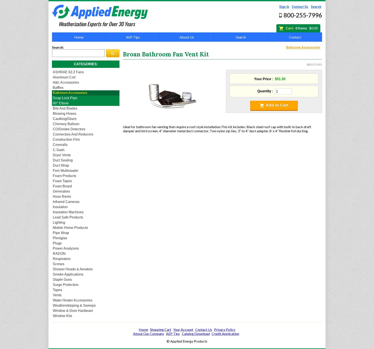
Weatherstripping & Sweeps (74, 305)
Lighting (59, 222)
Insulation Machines (68, 212)
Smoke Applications (68, 274)
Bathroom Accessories (70, 93)
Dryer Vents (62, 155)
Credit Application (225, 333)
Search (316, 7)
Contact (295, 37)
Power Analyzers (66, 248)
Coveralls (60, 145)
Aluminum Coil (64, 77)
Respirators (62, 259)
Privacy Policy (224, 329)
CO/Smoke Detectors (69, 129)
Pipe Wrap (61, 233)
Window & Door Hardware (73, 310)
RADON (59, 253)
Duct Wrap (61, 165)
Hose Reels (62, 196)
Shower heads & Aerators (73, 269)
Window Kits (62, 316)
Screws (58, 264)
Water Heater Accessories (72, 300)
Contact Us (300, 7)
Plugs (57, 243)
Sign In (284, 7)
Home (79, 37)
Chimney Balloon (66, 124)
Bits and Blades (65, 108)
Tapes (57, 290)
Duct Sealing (63, 160)
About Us (187, 37)
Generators (61, 191)
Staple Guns (62, 279)
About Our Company (148, 333)
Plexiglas (60, 238)
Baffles (58, 87)
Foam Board (62, 186)
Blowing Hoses (64, 113)
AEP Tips (133, 37)
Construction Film (66, 139)
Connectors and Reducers (73, 134)
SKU (309, 64)
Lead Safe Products (68, 217)
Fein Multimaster (65, 170)
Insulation (60, 207)
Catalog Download (196, 333)
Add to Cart (277, 105)
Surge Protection (66, 285)
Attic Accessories (66, 82)
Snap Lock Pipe (65, 98)
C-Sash (58, 150)
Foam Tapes (62, 181)
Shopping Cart (160, 329)
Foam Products (64, 176)
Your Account (183, 329)
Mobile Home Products (70, 227)
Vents (57, 295)
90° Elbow (61, 103)
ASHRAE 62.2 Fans (68, 72)
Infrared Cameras (66, 202)
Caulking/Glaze (65, 119)
